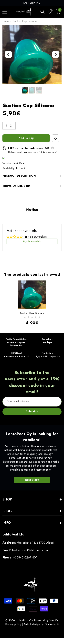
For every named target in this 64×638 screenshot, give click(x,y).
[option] (32, 3)
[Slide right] (55, 54)
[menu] (4, 11)
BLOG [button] (7, 511)
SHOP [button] (7, 499)
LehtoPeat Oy (24, 620)
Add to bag (26, 138)
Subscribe (32, 411)
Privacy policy (13, 624)
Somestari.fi (52, 624)
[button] (42, 11)
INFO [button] (6, 522)
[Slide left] (8, 54)
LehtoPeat (19, 163)
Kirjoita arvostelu (32, 241)
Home (5, 21)
